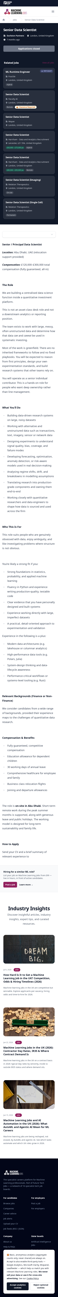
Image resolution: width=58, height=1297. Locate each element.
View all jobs (48, 62)
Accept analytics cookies (18, 1286)
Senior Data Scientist (34, 19)
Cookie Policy (33, 1278)
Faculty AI (13, 99)
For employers (38, 1208)
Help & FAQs (9, 1246)
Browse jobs (9, 1203)
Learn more (26, 884)
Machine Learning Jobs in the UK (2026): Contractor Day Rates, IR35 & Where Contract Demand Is (28, 1051)
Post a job (10, 884)
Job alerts (7, 1218)
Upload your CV (10, 1223)
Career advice (9, 1213)
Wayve (11, 121)
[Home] (3, 19)
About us (7, 1241)
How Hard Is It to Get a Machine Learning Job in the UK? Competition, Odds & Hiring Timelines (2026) (26, 978)
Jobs (15, 19)
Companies (8, 1208)
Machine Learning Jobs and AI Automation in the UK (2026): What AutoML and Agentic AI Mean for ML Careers (26, 1125)
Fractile (11, 76)
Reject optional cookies (41, 1286)
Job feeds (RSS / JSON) (13, 1228)
